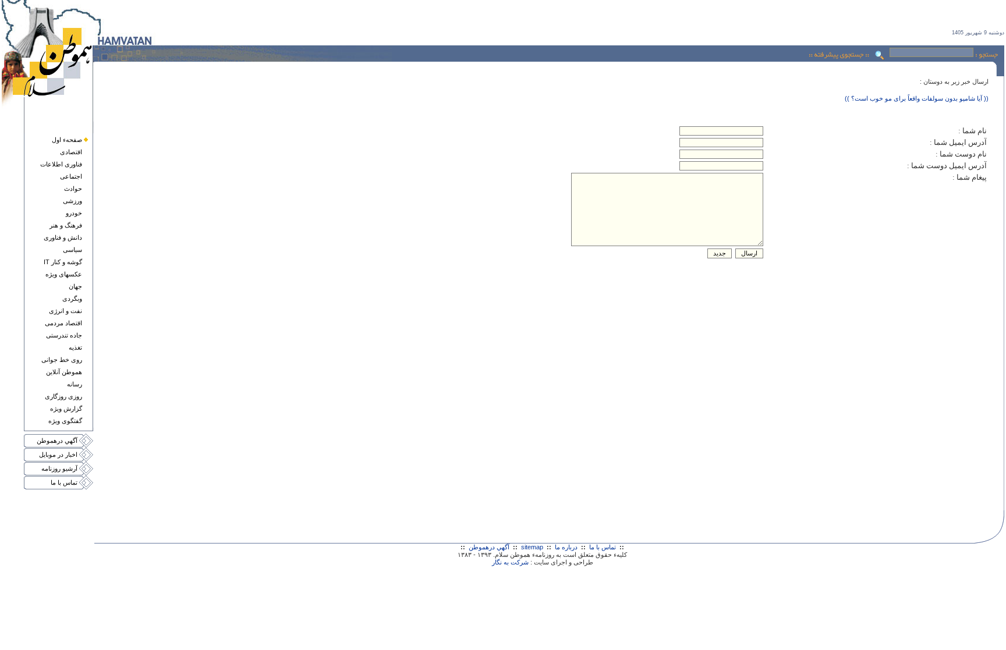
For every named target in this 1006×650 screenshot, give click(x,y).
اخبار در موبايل (58, 454)
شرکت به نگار (510, 562)
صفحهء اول (67, 139)
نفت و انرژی (65, 310)
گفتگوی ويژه (65, 420)
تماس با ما (64, 482)
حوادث (73, 188)
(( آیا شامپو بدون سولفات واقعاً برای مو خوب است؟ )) (917, 98)
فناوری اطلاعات (61, 164)
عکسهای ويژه (63, 274)
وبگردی (72, 298)
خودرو (74, 212)
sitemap (532, 547)
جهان (75, 286)
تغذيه (75, 347)
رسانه (74, 384)
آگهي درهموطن (57, 440)
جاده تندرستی (64, 335)
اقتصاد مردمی (63, 322)
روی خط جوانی (61, 359)
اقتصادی (71, 151)
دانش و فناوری (63, 237)
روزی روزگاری (63, 396)
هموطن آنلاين (64, 371)
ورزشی (72, 200)
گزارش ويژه (66, 408)
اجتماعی (71, 176)
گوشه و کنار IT (63, 261)
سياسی (72, 249)
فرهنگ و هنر (65, 225)
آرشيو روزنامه (59, 468)
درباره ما (566, 547)
